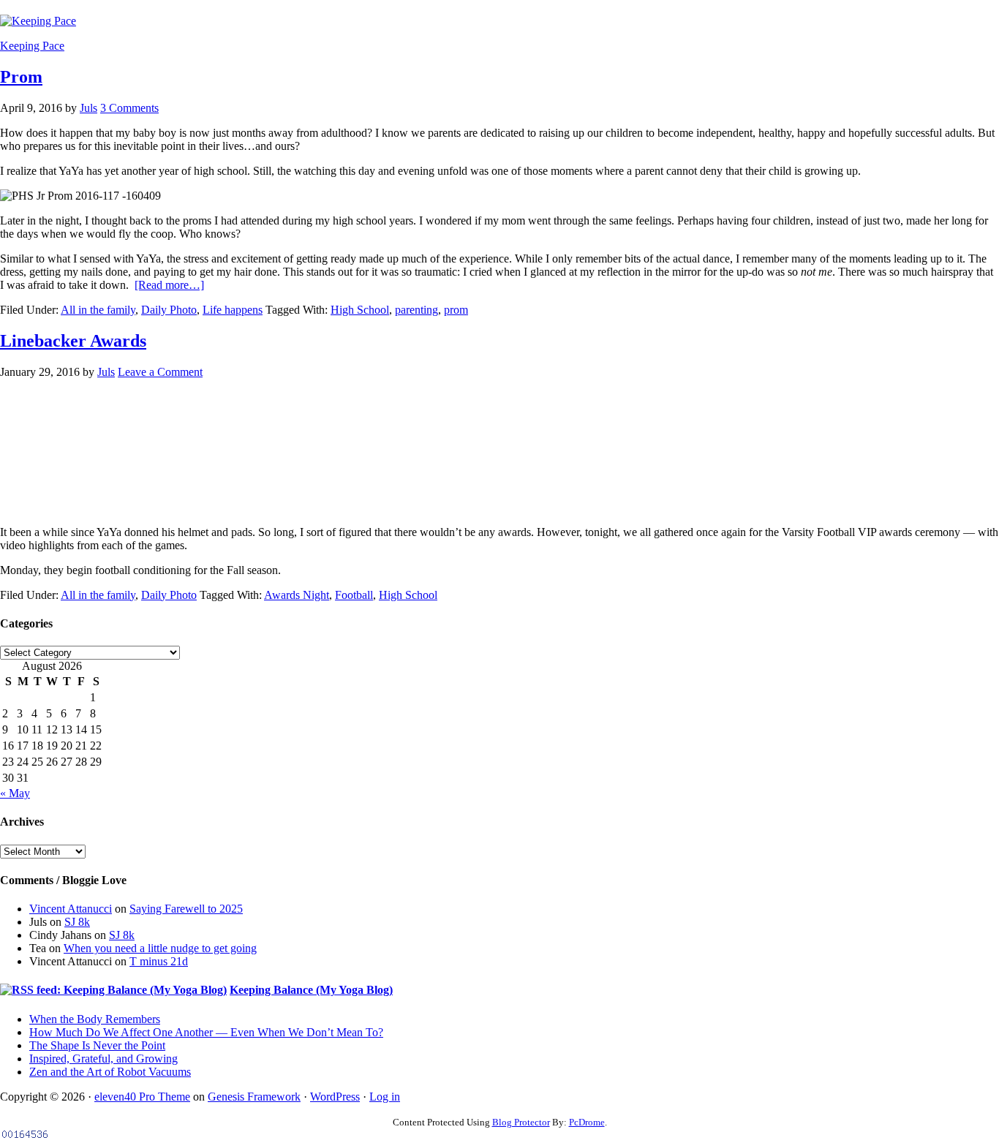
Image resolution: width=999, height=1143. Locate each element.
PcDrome (587, 1122)
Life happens (233, 309)
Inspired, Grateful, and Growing (103, 1058)
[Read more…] (169, 285)
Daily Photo (169, 309)
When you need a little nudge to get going (160, 948)
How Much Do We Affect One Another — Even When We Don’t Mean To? (206, 1032)
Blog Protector (521, 1122)
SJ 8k (77, 922)
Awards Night (296, 595)
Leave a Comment (160, 372)
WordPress (335, 1096)
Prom (21, 76)
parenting (416, 309)
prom (456, 309)
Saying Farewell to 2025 (186, 908)
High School (360, 309)
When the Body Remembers (94, 1019)
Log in (384, 1096)
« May (15, 793)
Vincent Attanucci (70, 908)
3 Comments (129, 108)
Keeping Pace (32, 45)
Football (354, 595)
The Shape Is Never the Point (97, 1045)
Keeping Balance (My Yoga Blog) (311, 990)
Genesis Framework (254, 1096)
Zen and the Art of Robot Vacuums (110, 1071)
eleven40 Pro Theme (142, 1096)
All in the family (98, 309)
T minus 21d (158, 961)
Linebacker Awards (73, 340)
